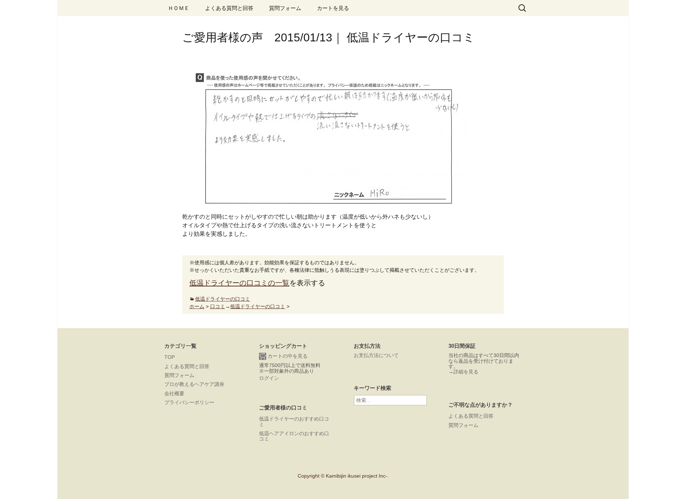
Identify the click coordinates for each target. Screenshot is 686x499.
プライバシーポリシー (189, 402)
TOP (169, 357)
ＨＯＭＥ (178, 8)
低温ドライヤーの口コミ (222, 299)
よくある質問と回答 (229, 8)
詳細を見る (465, 372)
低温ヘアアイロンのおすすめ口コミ (294, 436)
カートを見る (333, 8)
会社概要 (174, 393)
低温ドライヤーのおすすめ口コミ (294, 421)
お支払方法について (376, 355)
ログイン (269, 378)
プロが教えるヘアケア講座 (194, 384)
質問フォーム (285, 8)
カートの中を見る (287, 356)
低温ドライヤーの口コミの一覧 (239, 283)
